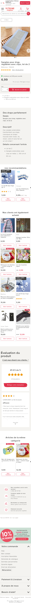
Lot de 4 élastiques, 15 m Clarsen (22, 189)
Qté (2, 86)
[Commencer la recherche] (28, 13)
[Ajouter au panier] (19, 87)
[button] (15, 546)
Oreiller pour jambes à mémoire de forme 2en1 (22, 327)
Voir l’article (8, 199)
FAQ (2, 551)
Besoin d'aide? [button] (9, 592)
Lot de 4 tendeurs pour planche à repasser (6, 235)
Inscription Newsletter (9, 556)
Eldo (17, 235)
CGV (12, 597)
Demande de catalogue (9, 559)
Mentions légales (4, 597)
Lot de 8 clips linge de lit (8, 186)
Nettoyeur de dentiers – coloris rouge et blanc (8, 266)
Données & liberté (19, 597)
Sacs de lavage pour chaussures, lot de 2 (8, 459)
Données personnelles (9, 562)
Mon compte (5, 554)
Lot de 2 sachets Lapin (21, 265)
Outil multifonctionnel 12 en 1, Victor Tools (7, 330)
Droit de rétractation (8, 567)
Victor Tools (4, 326)
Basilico (3, 294)
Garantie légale (6, 564)
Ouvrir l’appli (25, 3)
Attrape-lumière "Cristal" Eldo (23, 238)
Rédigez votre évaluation (15, 385)
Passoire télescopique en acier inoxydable (8, 297)
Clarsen (18, 186)
